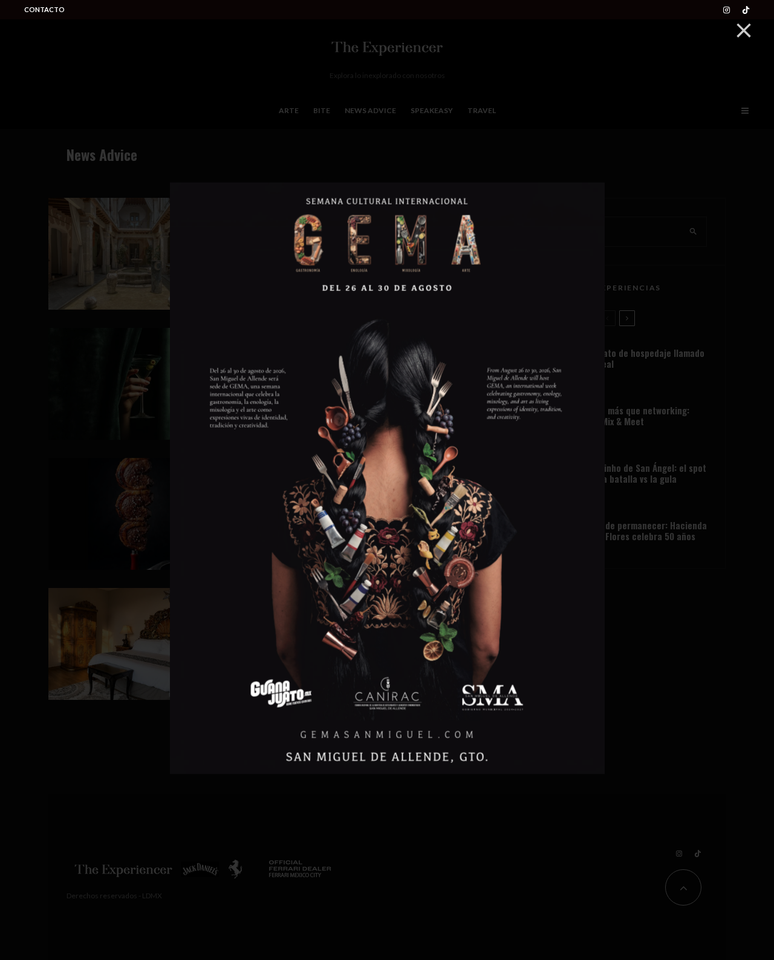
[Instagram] (726, 10)
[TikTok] (746, 10)
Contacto (44, 9)
